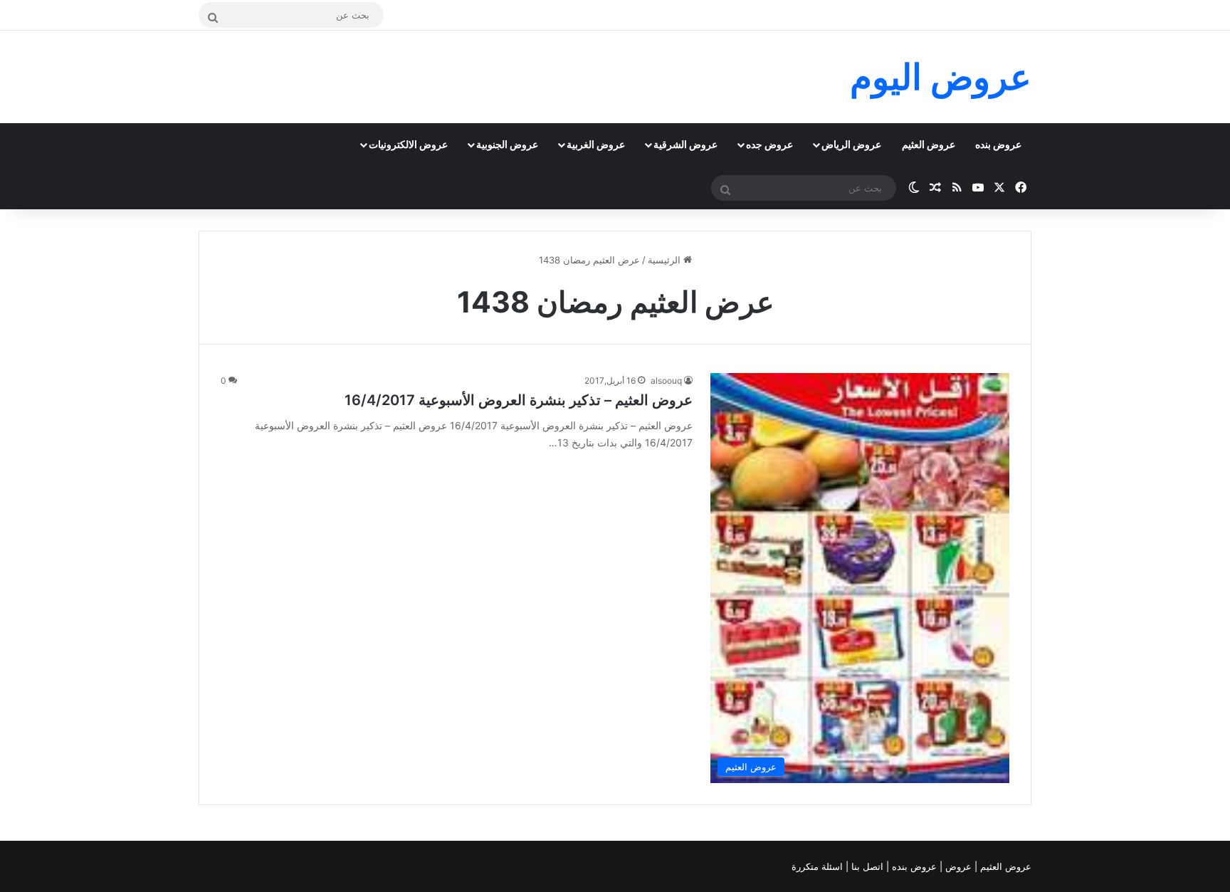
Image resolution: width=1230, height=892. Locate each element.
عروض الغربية (596, 144)
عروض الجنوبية (507, 144)
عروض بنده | (913, 866)
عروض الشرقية (685, 144)
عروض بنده (998, 144)
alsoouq (666, 380)
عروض (958, 866)
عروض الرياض (851, 144)
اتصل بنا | (866, 866)
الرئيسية (665, 260)
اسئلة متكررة (819, 866)
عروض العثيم (928, 144)
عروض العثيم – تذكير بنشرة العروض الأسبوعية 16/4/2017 (519, 400)
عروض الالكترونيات (408, 144)
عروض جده (769, 144)
